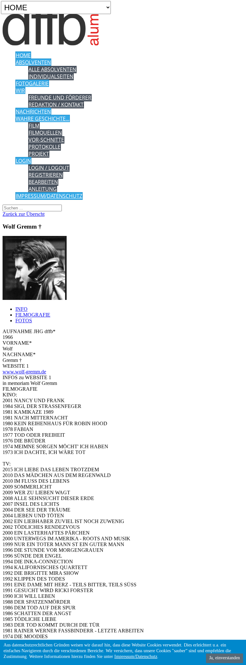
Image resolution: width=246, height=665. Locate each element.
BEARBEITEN (43, 181)
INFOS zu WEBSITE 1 (27, 377)
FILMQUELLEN (45, 132)
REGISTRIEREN (46, 174)
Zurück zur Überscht (24, 214)
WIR (20, 90)
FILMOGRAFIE (32, 314)
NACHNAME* (19, 354)
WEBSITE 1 (16, 366)
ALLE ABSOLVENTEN (52, 69)
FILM (34, 125)
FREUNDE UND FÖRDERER (60, 97)
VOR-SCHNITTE (46, 139)
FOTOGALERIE (32, 83)
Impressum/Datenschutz (135, 656)
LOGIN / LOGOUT (49, 167)
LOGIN (23, 160)
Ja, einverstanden (224, 657)
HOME (23, 55)
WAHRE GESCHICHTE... (43, 118)
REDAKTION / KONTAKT (56, 104)
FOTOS (23, 320)
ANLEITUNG (43, 188)
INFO (21, 309)
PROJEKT (39, 153)
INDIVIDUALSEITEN (51, 76)
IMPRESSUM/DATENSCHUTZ (49, 195)
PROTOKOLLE (45, 146)
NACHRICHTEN (33, 111)
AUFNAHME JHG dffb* (29, 331)
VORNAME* (17, 343)
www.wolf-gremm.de (24, 371)
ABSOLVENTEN (33, 62)
